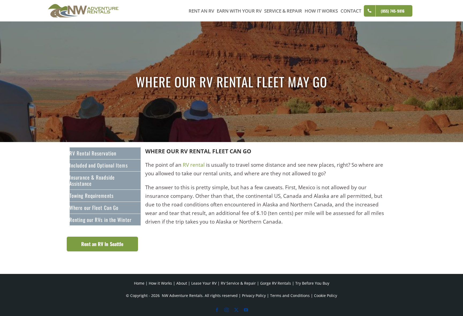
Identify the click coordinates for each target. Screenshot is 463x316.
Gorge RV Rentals (275, 283)
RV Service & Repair (238, 283)
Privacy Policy (254, 295)
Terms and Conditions (290, 295)
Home (139, 283)
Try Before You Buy (312, 283)
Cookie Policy (325, 295)
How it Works (160, 283)
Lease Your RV (203, 283)
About (181, 283)
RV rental (194, 164)
